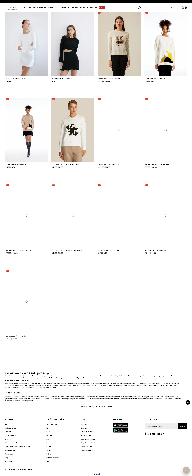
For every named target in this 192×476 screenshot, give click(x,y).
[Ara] (139, 7)
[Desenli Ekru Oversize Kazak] (165, 44)
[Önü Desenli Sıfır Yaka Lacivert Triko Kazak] (72, 215)
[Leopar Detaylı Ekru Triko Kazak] (119, 44)
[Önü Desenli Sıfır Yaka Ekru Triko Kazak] (72, 130)
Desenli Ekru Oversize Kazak (155, 79)
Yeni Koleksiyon (52, 424)
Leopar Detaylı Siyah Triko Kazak (109, 164)
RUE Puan (8, 461)
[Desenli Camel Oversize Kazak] (26, 130)
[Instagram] (149, 433)
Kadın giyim (90, 376)
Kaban (48, 454)
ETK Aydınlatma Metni (12, 443)
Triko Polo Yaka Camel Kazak (108, 250)
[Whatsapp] (162, 433)
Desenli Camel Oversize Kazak (17, 164)
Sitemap (49, 461)
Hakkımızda (9, 432)
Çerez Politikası (10, 436)
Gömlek (49, 436)
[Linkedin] (158, 433)
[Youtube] (153, 433)
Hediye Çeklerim (87, 436)
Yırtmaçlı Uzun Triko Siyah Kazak (17, 336)
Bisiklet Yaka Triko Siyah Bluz (62, 79)
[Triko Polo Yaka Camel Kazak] (119, 215)
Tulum (48, 450)
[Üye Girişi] (178, 7)
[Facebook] (146, 433)
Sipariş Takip (85, 424)
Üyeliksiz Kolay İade (88, 450)
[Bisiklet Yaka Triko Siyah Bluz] (72, 44)
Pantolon (49, 443)
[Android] (120, 430)
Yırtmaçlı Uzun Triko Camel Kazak (156, 250)
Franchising (9, 454)
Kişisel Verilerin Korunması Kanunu (17, 447)
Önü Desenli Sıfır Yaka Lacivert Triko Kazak (67, 250)
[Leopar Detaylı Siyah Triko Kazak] (119, 130)
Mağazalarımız (10, 428)
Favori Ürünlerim (87, 432)
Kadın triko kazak (11, 397)
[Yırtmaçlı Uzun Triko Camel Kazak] (165, 215)
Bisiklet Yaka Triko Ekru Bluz (15, 79)
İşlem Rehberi (10, 439)
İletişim (7, 424)
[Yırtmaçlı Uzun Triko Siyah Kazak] (26, 301)
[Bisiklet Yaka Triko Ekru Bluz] (26, 44)
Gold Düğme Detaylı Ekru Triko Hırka (157, 164)
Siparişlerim (85, 428)
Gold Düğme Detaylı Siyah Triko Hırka (19, 250)
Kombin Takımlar (52, 458)
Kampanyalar (10, 450)
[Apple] (120, 425)
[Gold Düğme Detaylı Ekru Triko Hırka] (165, 130)
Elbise (48, 432)
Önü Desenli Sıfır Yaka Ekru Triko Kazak (65, 164)
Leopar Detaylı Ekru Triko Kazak (109, 79)
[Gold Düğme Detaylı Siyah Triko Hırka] (26, 215)
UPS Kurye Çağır (87, 447)
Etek (47, 439)
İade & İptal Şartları (88, 439)
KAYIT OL (182, 426)
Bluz (47, 428)
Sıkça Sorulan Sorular (88, 443)
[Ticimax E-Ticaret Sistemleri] (96, 474)
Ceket (48, 447)
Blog (6, 458)
